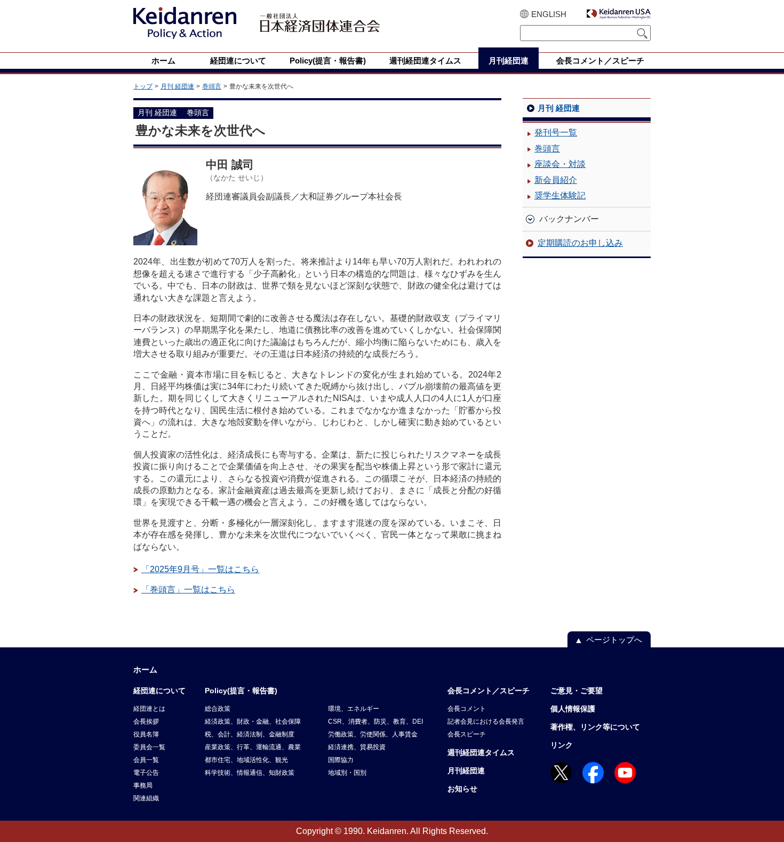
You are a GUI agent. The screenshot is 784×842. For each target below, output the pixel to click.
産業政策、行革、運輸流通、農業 (253, 747)
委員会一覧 (149, 747)
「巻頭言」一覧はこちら (188, 589)
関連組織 (146, 798)
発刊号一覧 (555, 132)
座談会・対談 (560, 164)
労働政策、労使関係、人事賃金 (373, 734)
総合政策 (217, 708)
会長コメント (466, 708)
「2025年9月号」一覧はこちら (200, 569)
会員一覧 (146, 760)
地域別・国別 (347, 772)
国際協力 (341, 760)
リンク (561, 745)
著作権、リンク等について (595, 727)
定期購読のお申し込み (580, 242)
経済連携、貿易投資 (357, 747)
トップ (143, 86)
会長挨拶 (146, 721)
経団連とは (149, 708)
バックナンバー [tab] (569, 218)
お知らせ (462, 788)
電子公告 (146, 772)
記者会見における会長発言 (485, 721)
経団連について (159, 690)
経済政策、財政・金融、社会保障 (253, 721)
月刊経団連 (466, 770)
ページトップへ (614, 639)
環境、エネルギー (353, 708)
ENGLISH (548, 14)
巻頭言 (211, 86)
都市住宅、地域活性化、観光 (246, 760)
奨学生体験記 (560, 195)
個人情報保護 (572, 708)
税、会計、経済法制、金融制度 (249, 734)
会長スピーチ (466, 734)
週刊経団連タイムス (481, 752)
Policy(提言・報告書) (241, 690)
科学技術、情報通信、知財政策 (249, 772)
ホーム (145, 669)
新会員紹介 (555, 180)
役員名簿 (146, 734)
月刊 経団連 (177, 86)
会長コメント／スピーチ (488, 690)
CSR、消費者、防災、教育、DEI (375, 721)
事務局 (143, 785)
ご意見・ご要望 (576, 690)
